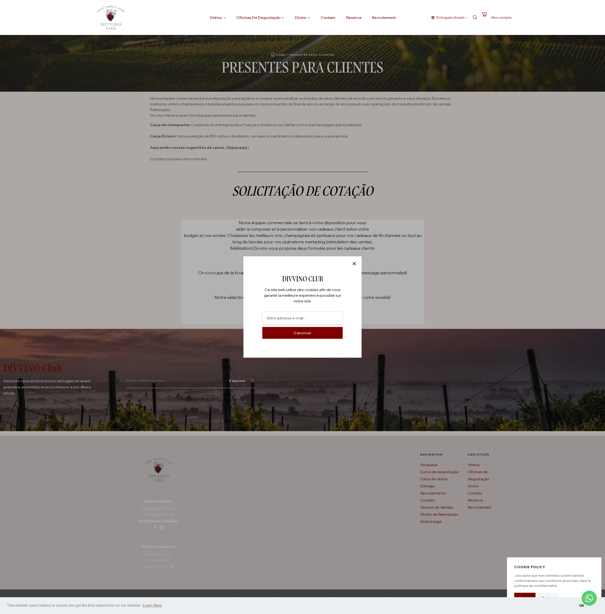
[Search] (475, 17)
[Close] (354, 263)
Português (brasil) (450, 17)
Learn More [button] (152, 605)
